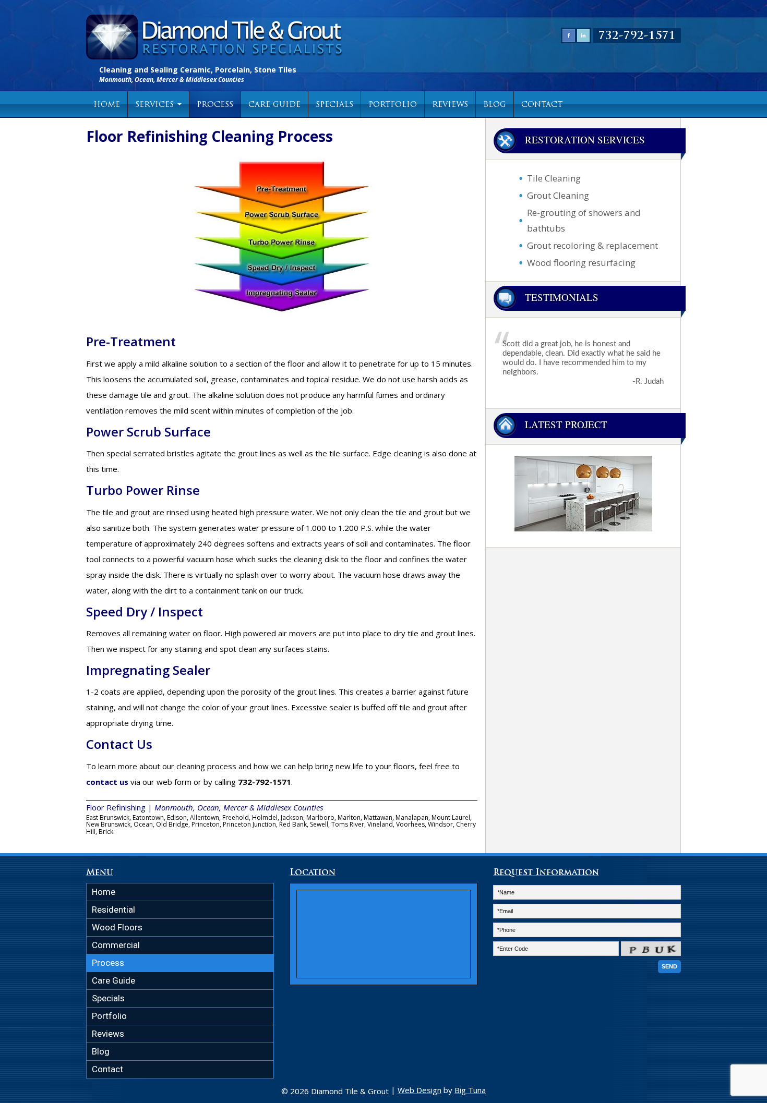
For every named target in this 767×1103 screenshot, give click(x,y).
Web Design (419, 1090)
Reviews (450, 105)
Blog (494, 105)
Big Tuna (470, 1090)
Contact (541, 105)
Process (215, 105)
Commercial (116, 945)
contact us (107, 782)
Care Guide (274, 105)
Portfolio (392, 105)
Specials (334, 105)
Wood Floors (117, 927)
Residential (113, 909)
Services (155, 105)
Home (106, 105)
